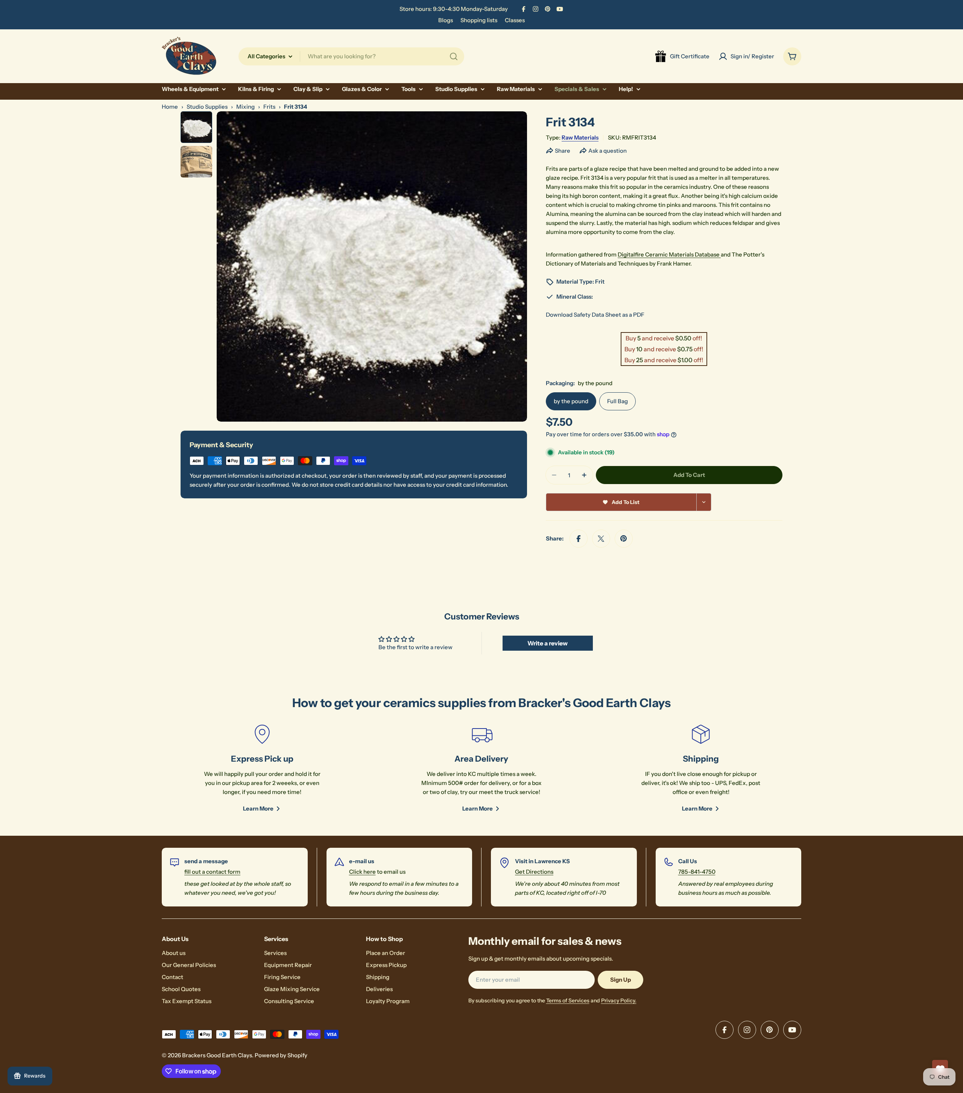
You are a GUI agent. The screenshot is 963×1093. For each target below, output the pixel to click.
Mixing (245, 106)
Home (170, 106)
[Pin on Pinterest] (624, 539)
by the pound (571, 401)
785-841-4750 (696, 871)
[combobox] (351, 56)
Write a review (547, 643)
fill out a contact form (212, 871)
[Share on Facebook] (579, 539)
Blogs (445, 20)
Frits (269, 106)
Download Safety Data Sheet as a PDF (595, 314)
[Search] (453, 56)
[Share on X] (601, 539)
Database (708, 254)
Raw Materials (580, 137)
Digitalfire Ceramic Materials (656, 254)
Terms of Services (567, 1000)
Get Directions (534, 871)
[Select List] (704, 502)
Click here (362, 871)
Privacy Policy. (618, 1000)
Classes (515, 20)
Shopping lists (478, 20)
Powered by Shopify (281, 1055)
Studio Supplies (207, 106)
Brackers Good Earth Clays (217, 1055)
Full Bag (617, 401)
